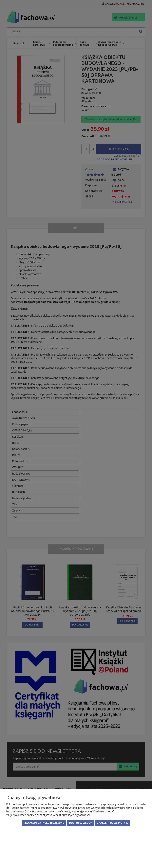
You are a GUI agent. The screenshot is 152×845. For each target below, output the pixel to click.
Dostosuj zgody (80, 823)
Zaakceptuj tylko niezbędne (44, 823)
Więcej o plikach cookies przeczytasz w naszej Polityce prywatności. (48, 815)
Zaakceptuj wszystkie (112, 823)
